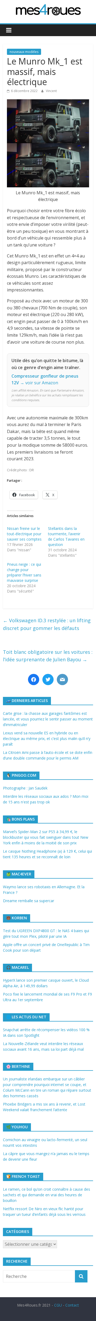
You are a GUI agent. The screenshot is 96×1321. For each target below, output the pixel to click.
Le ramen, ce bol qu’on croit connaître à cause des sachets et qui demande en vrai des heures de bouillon (46, 1195)
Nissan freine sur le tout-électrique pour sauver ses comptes (24, 534)
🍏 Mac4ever (18, 873)
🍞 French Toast (23, 1176)
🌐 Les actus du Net (26, 1016)
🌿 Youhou (17, 1126)
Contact (72, 1305)
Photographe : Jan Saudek (25, 788)
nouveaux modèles (24, 52)
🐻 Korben (16, 917)
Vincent (51, 91)
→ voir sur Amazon (39, 383)
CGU (58, 1305)
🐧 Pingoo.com (21, 775)
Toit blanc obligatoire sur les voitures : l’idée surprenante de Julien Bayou (48, 656)
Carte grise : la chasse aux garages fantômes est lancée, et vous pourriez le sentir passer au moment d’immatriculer (48, 719)
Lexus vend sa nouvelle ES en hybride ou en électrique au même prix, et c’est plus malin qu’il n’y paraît (46, 738)
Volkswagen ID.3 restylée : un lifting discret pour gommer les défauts (47, 624)
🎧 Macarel (17, 967)
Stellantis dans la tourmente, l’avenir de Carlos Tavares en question (66, 536)
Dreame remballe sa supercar (28, 900)
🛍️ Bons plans (20, 819)
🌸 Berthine (18, 1066)
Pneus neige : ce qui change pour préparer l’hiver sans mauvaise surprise (24, 572)
